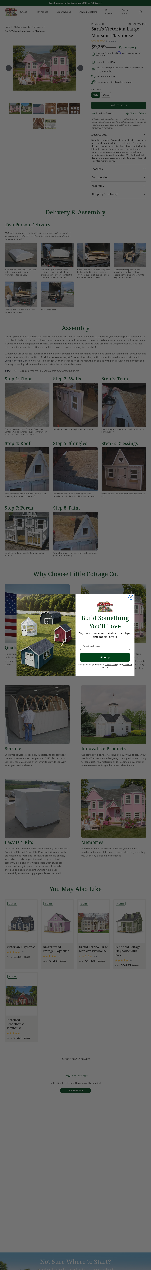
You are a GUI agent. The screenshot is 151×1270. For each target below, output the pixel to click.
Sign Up (105, 657)
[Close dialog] (131, 597)
